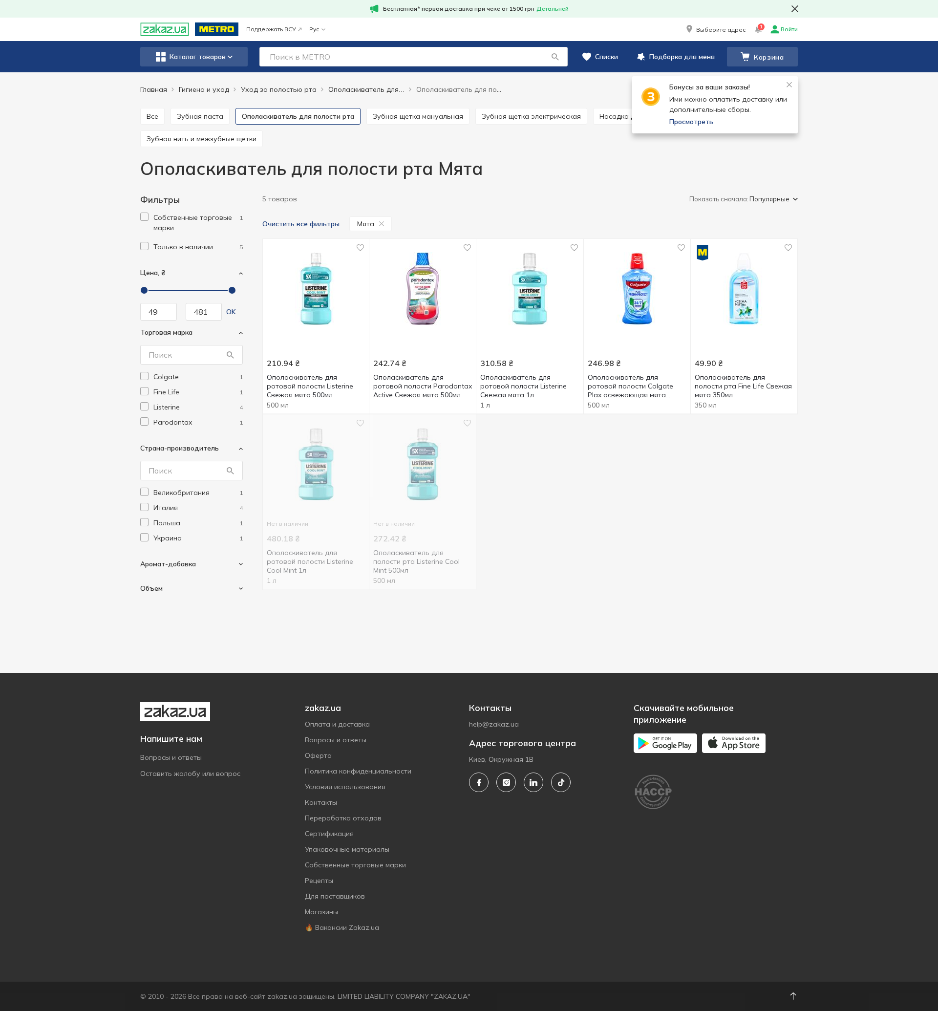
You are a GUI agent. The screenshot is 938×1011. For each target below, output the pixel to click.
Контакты (321, 802)
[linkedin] (533, 782)
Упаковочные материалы (347, 849)
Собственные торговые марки (355, 864)
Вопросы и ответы (171, 757)
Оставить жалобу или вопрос (190, 773)
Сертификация (329, 833)
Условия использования (345, 786)
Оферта (318, 755)
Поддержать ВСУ (271, 29)
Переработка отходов (343, 818)
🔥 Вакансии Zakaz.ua (342, 927)
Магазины (321, 911)
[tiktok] (561, 782)
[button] (715, 29)
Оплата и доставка (337, 724)
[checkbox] (144, 217)
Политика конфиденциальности (358, 771)
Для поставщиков (335, 896)
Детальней (552, 8)
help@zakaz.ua (494, 724)
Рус (314, 29)
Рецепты (319, 880)
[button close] (795, 9)
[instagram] (506, 782)
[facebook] (479, 782)
